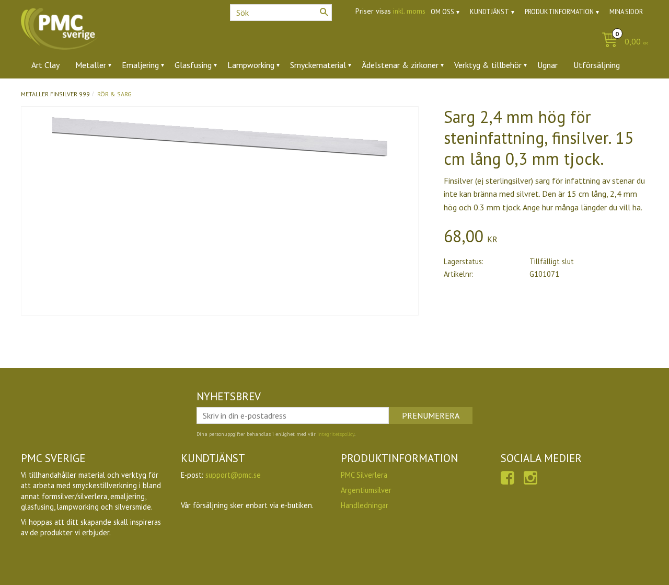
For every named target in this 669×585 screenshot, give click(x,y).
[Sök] (324, 12)
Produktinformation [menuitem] (559, 11)
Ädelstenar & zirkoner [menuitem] (400, 65)
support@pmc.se (233, 475)
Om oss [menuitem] (442, 11)
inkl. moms (409, 11)
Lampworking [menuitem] (250, 65)
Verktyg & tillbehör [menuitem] (488, 65)
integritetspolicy (335, 434)
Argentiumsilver (366, 490)
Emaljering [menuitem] (140, 65)
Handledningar (364, 505)
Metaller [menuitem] (90, 65)
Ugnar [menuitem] (547, 65)
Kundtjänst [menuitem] (489, 11)
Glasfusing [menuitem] (193, 65)
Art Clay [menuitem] (45, 65)
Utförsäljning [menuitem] (596, 65)
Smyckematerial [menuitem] (318, 65)
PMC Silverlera (364, 475)
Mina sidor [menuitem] (626, 11)
